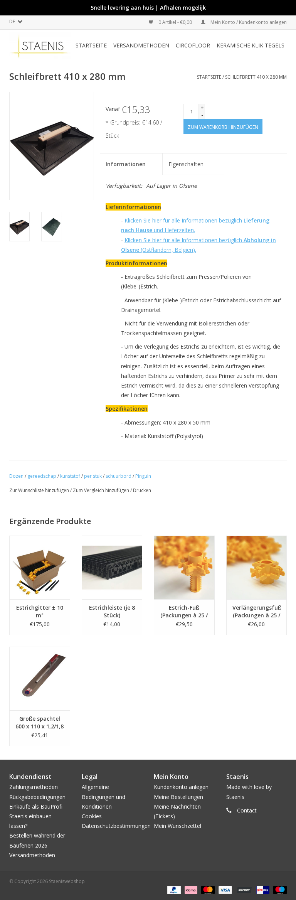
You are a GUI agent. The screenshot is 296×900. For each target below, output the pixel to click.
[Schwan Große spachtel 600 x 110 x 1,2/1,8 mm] (39, 678)
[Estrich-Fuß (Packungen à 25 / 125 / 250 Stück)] (184, 567)
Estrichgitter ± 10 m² (39, 611)
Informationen (126, 164)
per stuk (93, 476)
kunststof (70, 476)
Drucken (142, 490)
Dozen (16, 476)
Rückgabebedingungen (37, 797)
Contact (247, 810)
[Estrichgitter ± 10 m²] (39, 567)
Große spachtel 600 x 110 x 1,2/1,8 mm (39, 722)
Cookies (92, 816)
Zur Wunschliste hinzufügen (39, 490)
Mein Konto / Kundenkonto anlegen (248, 22)
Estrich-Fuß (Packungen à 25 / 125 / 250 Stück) (184, 611)
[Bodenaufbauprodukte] (40, 45)
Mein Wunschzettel (177, 825)
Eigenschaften (186, 164)
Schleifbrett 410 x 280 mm (256, 77)
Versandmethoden (141, 45)
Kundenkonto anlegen (181, 786)
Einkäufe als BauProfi (35, 806)
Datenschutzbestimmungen (116, 825)
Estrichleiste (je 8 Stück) (112, 611)
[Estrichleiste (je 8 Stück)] (112, 567)
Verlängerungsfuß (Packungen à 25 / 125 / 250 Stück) (256, 611)
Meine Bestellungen (178, 797)
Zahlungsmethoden (33, 786)
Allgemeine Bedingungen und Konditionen (103, 796)
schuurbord (118, 476)
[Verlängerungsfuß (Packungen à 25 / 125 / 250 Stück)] (256, 567)
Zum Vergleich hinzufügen (101, 490)
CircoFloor (193, 45)
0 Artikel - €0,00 (175, 22)
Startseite (91, 45)
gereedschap (41, 476)
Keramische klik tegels (250, 45)
